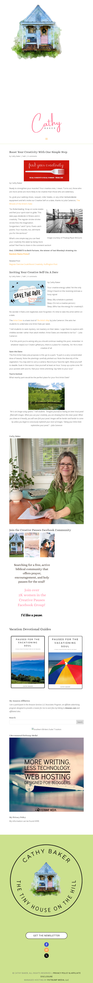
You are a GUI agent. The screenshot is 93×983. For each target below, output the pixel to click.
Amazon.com (70, 708)
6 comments (32, 276)
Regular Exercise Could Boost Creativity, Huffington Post (33, 264)
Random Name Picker (19, 254)
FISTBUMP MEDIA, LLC (58, 980)
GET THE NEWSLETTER (46, 935)
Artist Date (17, 320)
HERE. (37, 821)
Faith (24, 156)
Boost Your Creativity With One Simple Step (38, 152)
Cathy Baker (15, 156)
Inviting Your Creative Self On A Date (33, 272)
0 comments (32, 156)
